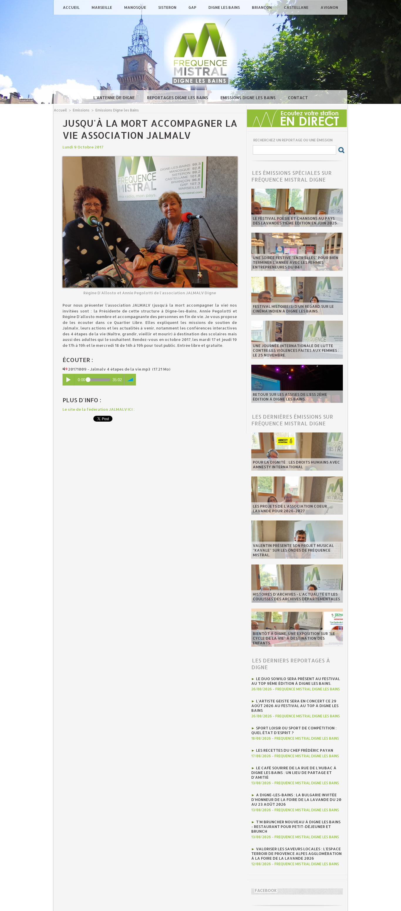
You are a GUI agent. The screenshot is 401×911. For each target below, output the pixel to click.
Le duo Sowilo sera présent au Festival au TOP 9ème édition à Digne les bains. (295, 681)
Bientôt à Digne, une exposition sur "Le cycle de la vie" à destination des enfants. (294, 638)
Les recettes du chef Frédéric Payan (294, 750)
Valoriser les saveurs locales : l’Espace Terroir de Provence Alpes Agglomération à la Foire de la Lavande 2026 (296, 853)
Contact (298, 97)
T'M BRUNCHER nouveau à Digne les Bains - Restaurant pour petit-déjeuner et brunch (296, 826)
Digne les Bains (224, 7)
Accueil (71, 7)
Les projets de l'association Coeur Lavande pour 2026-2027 (290, 508)
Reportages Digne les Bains (178, 97)
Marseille (102, 7)
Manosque (135, 7)
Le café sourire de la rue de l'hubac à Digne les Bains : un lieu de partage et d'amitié (293, 772)
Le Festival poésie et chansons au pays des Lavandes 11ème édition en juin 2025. (295, 220)
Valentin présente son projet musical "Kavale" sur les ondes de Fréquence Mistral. (293, 550)
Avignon (329, 7)
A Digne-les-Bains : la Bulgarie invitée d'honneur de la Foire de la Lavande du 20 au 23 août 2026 (296, 799)
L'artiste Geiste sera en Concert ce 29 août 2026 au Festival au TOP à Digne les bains (294, 706)
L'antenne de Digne (114, 97)
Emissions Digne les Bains (248, 97)
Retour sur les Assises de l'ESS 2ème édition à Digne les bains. (290, 396)
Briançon (262, 7)
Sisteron (167, 7)
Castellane (296, 7)
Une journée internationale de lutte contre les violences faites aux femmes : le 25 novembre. (296, 350)
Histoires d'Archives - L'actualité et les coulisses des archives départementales (296, 596)
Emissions (81, 110)
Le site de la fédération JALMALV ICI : (99, 409)
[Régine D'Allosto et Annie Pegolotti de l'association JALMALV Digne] (150, 158)
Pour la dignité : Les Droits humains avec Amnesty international (296, 464)
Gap (192, 7)
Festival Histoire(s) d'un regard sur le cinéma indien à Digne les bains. (293, 308)
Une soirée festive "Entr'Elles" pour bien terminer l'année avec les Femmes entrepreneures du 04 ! (295, 262)
